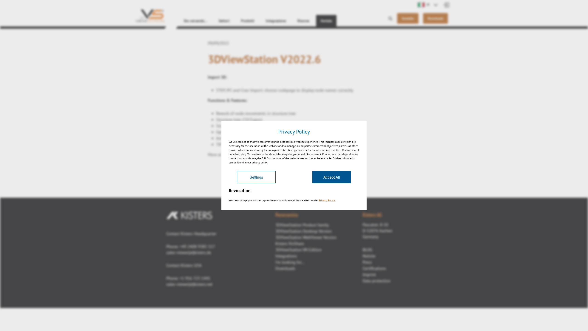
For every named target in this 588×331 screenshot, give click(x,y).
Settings (256, 177)
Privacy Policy (327, 200)
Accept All (331, 177)
